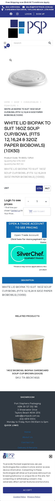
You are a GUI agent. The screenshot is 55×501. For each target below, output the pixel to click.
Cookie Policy (19, 497)
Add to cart (39, 211)
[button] (50, 456)
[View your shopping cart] (5, 47)
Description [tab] (27, 280)
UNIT (6, 188)
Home (7, 102)
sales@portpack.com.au (27, 416)
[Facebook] (11, 14)
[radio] (39, 188)
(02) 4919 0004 (27, 419)
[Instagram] (17, 14)
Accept (27, 490)
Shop (16, 102)
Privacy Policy (33, 497)
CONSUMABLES (31, 102)
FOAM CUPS (10, 106)
